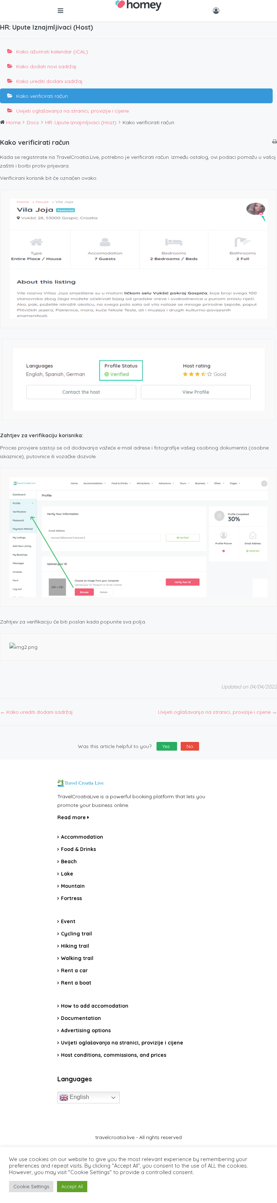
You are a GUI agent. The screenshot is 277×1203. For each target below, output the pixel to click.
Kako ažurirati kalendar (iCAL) (52, 51)
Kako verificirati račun (42, 96)
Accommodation (82, 837)
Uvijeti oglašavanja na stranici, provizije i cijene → (217, 712)
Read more (72, 817)
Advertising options (86, 1030)
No (189, 746)
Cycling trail (76, 933)
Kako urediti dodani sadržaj (49, 81)
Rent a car (74, 970)
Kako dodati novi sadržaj (46, 66)
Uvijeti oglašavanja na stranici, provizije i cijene (72, 111)
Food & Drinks (78, 849)
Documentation (81, 1018)
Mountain (73, 886)
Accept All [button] (72, 1186)
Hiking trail (75, 946)
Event (68, 921)
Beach (69, 861)
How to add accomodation (94, 1006)
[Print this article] (274, 142)
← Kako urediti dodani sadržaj (36, 712)
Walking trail (77, 958)
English (78, 1097)
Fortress (71, 898)
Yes (166, 746)
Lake (67, 873)
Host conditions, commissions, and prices (113, 1055)
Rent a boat (76, 983)
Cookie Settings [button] (31, 1186)
